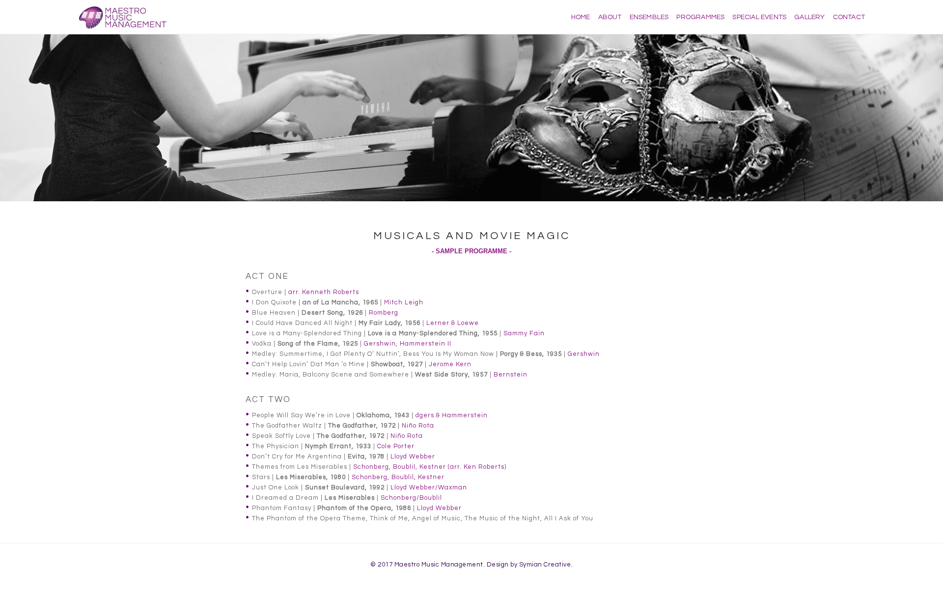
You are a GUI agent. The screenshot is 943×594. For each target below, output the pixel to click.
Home (580, 17)
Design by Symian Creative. (530, 564)
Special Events (759, 17)
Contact (849, 17)
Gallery (809, 17)
